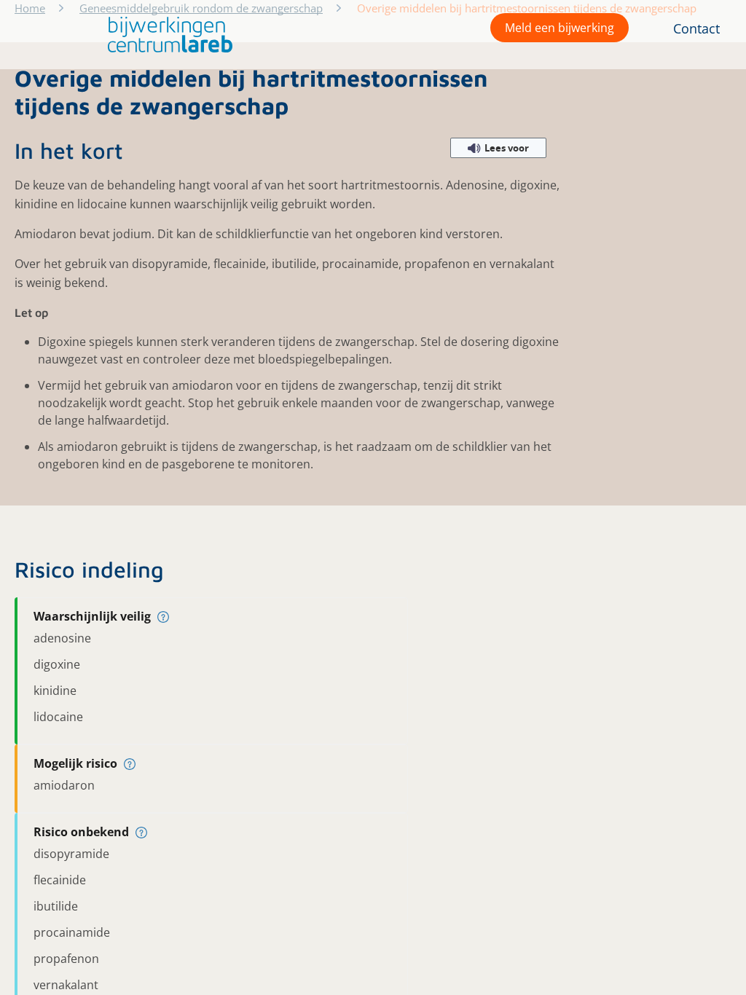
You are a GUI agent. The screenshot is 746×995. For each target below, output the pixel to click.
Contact (696, 28)
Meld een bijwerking (559, 28)
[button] (166, 34)
